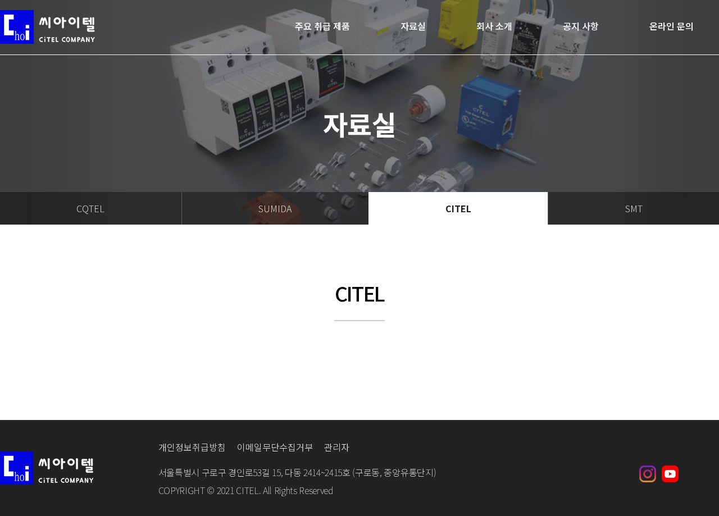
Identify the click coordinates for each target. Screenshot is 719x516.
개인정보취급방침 (192, 447)
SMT (634, 208)
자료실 (413, 26)
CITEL (458, 208)
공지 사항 (581, 26)
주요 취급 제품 (322, 26)
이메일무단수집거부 (275, 447)
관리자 (336, 447)
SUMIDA (275, 208)
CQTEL (90, 208)
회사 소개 (494, 26)
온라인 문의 (671, 26)
